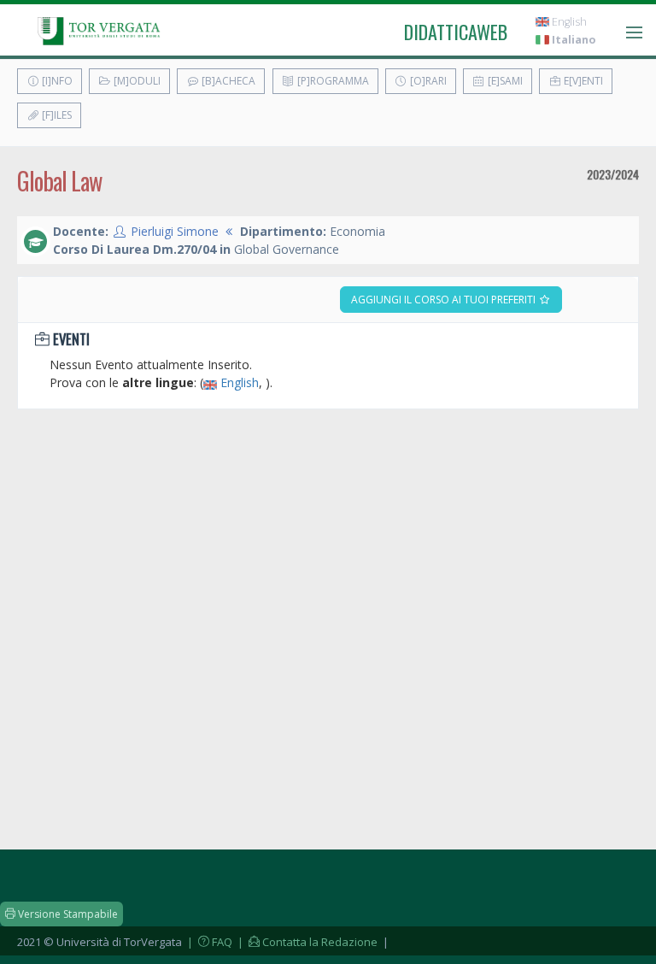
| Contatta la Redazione (306, 941)
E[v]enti (582, 80)
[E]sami (504, 80)
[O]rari (427, 80)
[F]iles (55, 115)
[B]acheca (227, 80)
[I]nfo (56, 80)
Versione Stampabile (66, 914)
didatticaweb (455, 31)
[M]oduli (136, 80)
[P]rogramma (332, 80)
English (568, 22)
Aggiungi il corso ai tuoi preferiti (444, 299)
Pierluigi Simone (175, 231)
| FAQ (208, 941)
